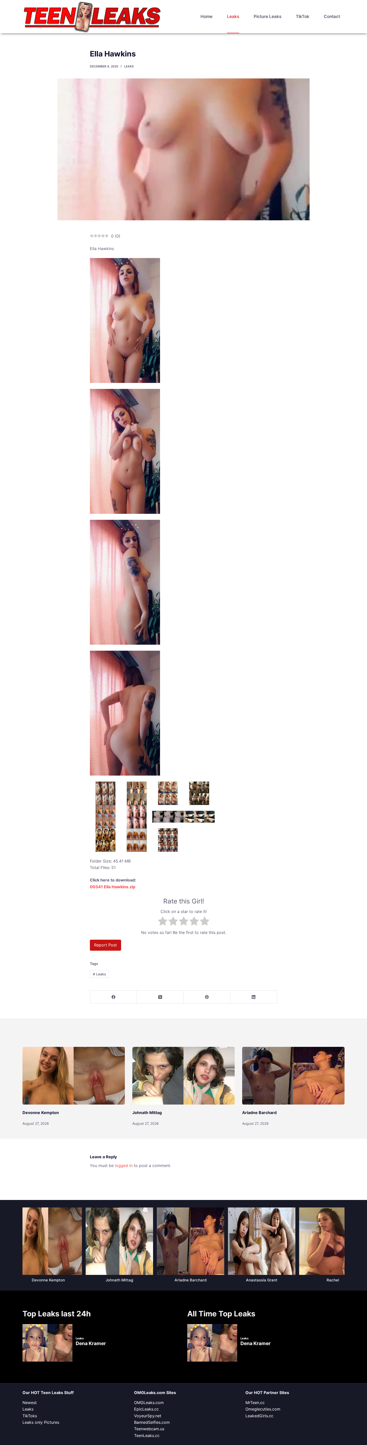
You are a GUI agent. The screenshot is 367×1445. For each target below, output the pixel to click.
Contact (332, 16)
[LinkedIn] (253, 997)
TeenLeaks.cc (147, 1435)
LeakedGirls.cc (259, 1415)
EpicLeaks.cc (146, 1409)
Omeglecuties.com (262, 1409)
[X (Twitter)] (160, 997)
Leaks (233, 16)
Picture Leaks (267, 16)
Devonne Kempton (40, 1112)
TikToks (29, 1415)
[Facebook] (113, 997)
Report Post (105, 944)
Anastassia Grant (259, 1280)
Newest (29, 1402)
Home (206, 16)
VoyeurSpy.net (147, 1415)
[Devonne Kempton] (73, 1076)
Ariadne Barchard (259, 1112)
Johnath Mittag (147, 1112)
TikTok (302, 16)
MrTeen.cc (255, 1402)
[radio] (162, 921)
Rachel (330, 1280)
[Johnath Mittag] (183, 1076)
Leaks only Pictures (40, 1422)
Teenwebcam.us (149, 1428)
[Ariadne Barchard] (293, 1076)
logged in (124, 1165)
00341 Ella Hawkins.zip (112, 886)
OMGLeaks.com (149, 1402)
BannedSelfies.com (152, 1422)
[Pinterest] (207, 997)
